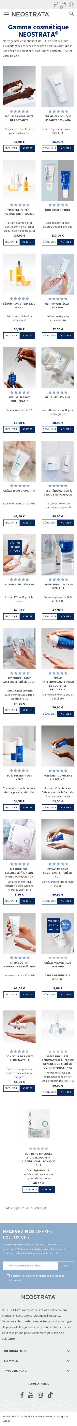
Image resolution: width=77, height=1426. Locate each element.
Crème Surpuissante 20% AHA (58, 586)
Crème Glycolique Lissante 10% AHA (57, 118)
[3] (19, 111)
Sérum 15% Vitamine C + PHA (19, 306)
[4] (23, 111)
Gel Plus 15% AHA (58, 397)
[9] (64, 111)
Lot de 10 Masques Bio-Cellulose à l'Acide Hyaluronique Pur (38, 1159)
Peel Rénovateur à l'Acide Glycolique (58, 493)
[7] (60, 111)
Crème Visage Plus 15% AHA (57, 965)
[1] (11, 111)
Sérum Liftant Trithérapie (19, 399)
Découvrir (11, 148)
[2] (15, 111)
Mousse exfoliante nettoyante (19, 118)
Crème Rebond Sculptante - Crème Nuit (57, 873)
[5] (27, 111)
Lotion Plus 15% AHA (19, 585)
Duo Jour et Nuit (57, 210)
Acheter (28, 148)
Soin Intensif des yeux (19, 777)
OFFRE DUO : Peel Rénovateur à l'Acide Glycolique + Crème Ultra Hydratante (58, 1062)
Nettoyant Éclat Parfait (58, 306)
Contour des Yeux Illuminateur (19, 1058)
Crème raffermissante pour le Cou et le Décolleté (58, 684)
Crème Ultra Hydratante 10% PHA (19, 965)
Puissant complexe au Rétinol (57, 777)
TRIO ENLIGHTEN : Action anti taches (19, 212)
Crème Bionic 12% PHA (19, 491)
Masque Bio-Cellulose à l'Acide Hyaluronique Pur (19, 873)
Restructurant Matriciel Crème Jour (19, 680)
